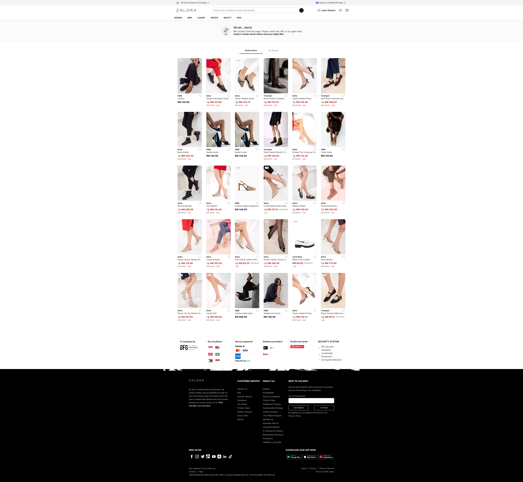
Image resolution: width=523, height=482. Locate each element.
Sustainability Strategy (273, 408)
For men (324, 408)
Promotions (268, 438)
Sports (214, 17)
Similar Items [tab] (251, 50)
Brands (240, 419)
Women (178, 17)
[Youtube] (214, 456)
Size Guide (242, 404)
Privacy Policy (269, 400)
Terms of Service (326, 468)
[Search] (301, 10)
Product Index (243, 408)
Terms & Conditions (271, 396)
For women (299, 408)
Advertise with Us (270, 423)
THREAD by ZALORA (272, 442)
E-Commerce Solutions (273, 431)
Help (201, 471)
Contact (192, 471)
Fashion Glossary (244, 412)
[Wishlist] (340, 10)
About (304, 468)
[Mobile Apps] (219, 456)
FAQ (239, 393)
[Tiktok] (248, 456)
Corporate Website (271, 427)
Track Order (242, 415)
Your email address (296, 396)
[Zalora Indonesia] (217, 361)
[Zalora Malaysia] (217, 347)
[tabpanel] (261, 190)
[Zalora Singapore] (210, 347)
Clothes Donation (270, 412)
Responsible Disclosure (273, 434)
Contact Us (242, 389)
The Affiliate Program (272, 415)
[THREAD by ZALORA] (208, 456)
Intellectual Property (272, 404)
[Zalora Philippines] (210, 361)
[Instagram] (197, 456)
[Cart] (347, 10)
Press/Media (268, 393)
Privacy (313, 468)
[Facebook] (191, 456)
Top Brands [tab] (273, 50)
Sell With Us (268, 419)
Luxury (201, 17)
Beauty (227, 17)
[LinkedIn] (225, 456)
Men (190, 17)
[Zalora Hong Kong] (210, 354)
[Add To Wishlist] (200, 95)
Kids (239, 17)
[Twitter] (203, 456)
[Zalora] (186, 10)
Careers (266, 389)
